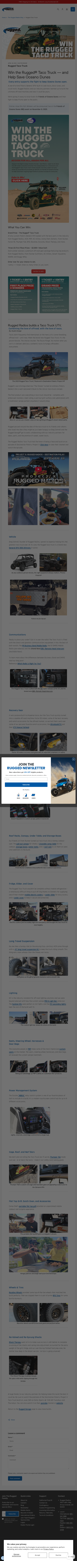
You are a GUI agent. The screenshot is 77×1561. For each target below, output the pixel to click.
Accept (37, 1555)
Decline (58, 1555)
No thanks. (26, 790)
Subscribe (26, 784)
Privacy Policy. (48, 1549)
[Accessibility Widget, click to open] (3, 1558)
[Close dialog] (73, 759)
